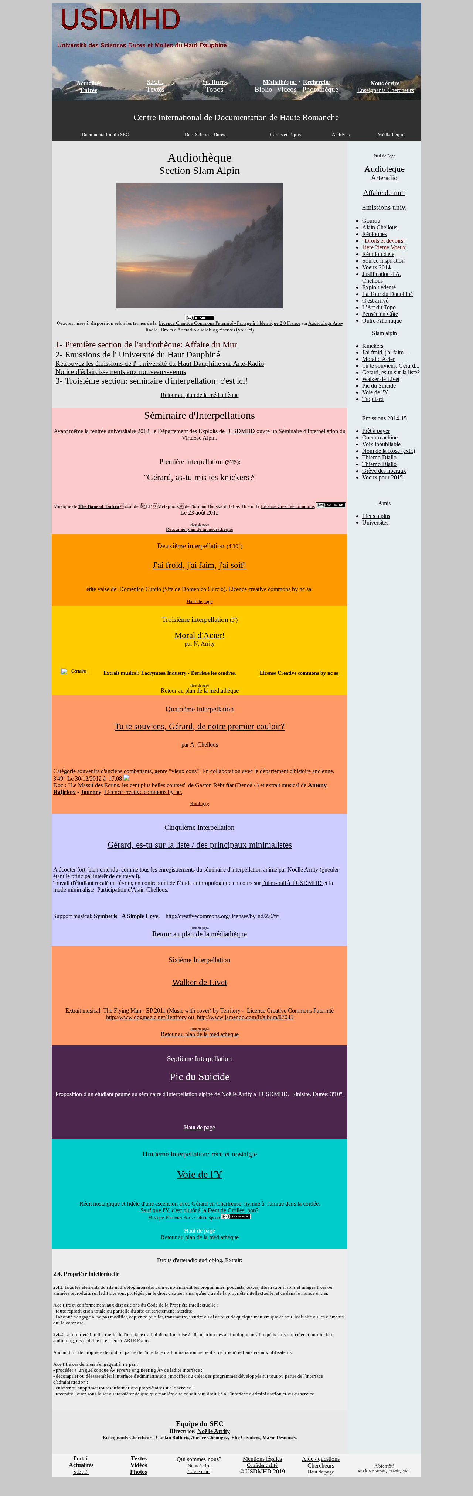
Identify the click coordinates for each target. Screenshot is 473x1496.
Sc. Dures (215, 82)
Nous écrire (385, 83)
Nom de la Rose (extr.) (388, 451)
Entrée (88, 90)
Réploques (374, 234)
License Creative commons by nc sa (299, 673)
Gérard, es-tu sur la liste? (391, 372)
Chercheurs (320, 1465)
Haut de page (199, 1127)
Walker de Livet (380, 379)
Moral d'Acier (378, 359)
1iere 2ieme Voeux (384, 247)
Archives (341, 134)
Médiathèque (279, 82)
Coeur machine (380, 437)
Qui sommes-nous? (199, 1459)
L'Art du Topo (379, 307)
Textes (155, 89)
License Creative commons (288, 506)
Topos (214, 89)
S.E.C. (155, 82)
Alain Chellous (379, 227)
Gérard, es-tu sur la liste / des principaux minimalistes (200, 844)
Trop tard (373, 399)
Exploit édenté (379, 287)
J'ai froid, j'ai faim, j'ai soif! (199, 565)
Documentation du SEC (105, 134)
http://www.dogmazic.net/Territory (146, 1017)
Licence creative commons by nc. (143, 792)
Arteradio (384, 178)
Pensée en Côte (380, 314)
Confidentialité (262, 1465)
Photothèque (320, 89)
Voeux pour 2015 (382, 477)
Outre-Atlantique (382, 320)
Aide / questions (321, 1459)
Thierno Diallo (379, 457)
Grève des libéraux (384, 471)
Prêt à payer (376, 431)
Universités (375, 522)
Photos (138, 1472)
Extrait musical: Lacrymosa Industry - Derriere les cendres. (169, 673)
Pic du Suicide (379, 386)
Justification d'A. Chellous (381, 277)
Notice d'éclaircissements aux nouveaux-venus (120, 371)
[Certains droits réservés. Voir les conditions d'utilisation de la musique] (76, 673)
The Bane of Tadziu (98, 506)
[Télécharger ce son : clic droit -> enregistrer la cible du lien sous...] (126, 778)
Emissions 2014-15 (384, 418)
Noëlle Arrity (213, 1431)
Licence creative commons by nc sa (269, 589)
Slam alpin (384, 333)
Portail (81, 1458)
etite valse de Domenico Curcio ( (125, 589)
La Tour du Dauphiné (387, 294)
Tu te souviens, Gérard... (390, 366)
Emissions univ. (384, 207)
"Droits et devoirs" (384, 240)
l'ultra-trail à (277, 883)
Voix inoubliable (381, 444)
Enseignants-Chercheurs (385, 90)
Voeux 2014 (376, 267)
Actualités (88, 83)
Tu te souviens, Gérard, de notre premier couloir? (200, 726)
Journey (91, 792)
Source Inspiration (383, 260)
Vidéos (286, 89)
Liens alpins (376, 516)
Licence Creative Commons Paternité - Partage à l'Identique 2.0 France (229, 323)
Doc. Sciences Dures (205, 134)
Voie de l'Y (375, 392)
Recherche (316, 82)
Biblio (263, 89)
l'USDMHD (240, 431)
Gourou (371, 221)
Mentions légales (262, 1459)
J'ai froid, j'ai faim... (385, 352)
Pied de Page (384, 156)
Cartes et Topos (285, 134)
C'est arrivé (375, 300)
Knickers (372, 346)
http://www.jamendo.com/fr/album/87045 (245, 1017)
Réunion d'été (378, 254)
